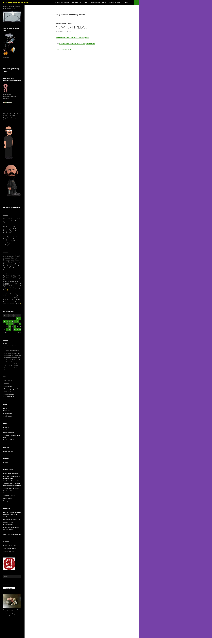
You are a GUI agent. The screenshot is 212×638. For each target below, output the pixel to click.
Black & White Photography (11, 473)
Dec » (19, 332)
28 (15, 329)
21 (15, 327)
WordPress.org (7, 416)
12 (9, 324)
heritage (6, 383)
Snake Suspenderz (8, 432)
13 (12, 324)
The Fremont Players (9, 551)
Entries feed (6, 411)
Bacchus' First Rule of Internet (12, 512)
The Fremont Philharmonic (11, 440)
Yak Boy (5, 501)
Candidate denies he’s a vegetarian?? (77, 43)
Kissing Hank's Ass (9, 244)
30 (20, 329)
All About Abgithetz (61, 2)
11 (7, 324)
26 (9, 329)
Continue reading (63, 49)
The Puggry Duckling (9, 495)
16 (20, 324)
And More (6, 427)
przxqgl (5, 462)
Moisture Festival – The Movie (12, 546)
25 (7, 329)
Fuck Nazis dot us (8, 524)
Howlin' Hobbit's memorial (11, 481)
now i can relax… (72, 27)
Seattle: (5, 344)
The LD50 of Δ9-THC (9, 532)
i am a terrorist (61, 23)
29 (17, 329)
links (70, 23)
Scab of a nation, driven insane (16, 2)
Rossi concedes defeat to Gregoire (72, 37)
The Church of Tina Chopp (11, 488)
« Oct (5, 332)
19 (9, 327)
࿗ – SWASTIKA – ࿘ (127, 2)
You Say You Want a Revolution (12, 534)
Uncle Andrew (7, 498)
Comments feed (7, 413)
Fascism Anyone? (8, 522)
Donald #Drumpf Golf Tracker (12, 519)
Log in (5, 408)
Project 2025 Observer (11, 207)
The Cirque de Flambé (9, 548)
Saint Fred (6, 430)
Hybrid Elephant (8, 451)
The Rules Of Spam (114, 2)
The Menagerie (76, 2)
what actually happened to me (94, 2)
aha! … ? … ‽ (7, 391)
